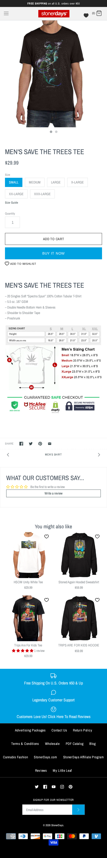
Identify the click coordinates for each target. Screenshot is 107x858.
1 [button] (50, 132)
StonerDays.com (45, 757)
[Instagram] (62, 787)
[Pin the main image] (40, 444)
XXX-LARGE (42, 194)
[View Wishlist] (87, 17)
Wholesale (52, 743)
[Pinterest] (70, 787)
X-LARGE (77, 182)
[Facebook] (45, 787)
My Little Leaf (62, 770)
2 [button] (56, 132)
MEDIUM (35, 182)
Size (7, 175)
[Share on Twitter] (31, 444)
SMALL (13, 182)
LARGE (56, 182)
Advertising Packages (30, 730)
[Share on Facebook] (21, 444)
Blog (92, 743)
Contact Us (59, 730)
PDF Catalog (75, 743)
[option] (53, 73)
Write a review (53, 493)
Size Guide (11, 203)
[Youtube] (53, 787)
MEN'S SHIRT (53, 454)
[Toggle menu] (6, 13)
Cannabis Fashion (15, 757)
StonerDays (57, 825)
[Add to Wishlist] (46, 536)
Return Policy (82, 730)
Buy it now (53, 253)
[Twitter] (37, 787)
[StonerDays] (53, 13)
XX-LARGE (16, 194)
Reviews (41, 770)
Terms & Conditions (25, 743)
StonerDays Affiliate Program (83, 757)
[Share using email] (50, 444)
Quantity (10, 213)
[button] (23, 650)
